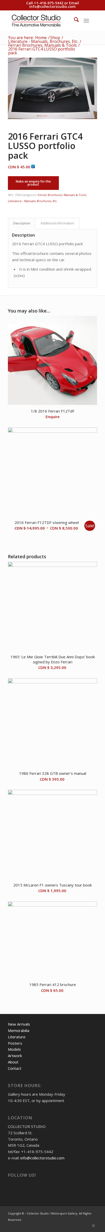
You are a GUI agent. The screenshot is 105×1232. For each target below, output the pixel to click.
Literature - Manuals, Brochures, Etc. (33, 201)
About (13, 1061)
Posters (15, 1043)
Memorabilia (18, 1030)
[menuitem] (74, 20)
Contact (14, 1068)
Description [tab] (21, 223)
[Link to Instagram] (93, 1225)
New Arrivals (19, 1024)
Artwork (15, 1055)
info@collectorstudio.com (52, 6)
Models (14, 1049)
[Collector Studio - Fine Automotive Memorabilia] (43, 20)
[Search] (74, 20)
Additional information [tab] (57, 223)
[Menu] (86, 20)
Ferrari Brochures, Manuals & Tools (62, 195)
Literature (16, 1036)
